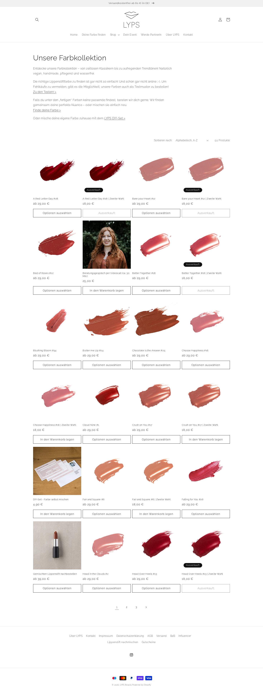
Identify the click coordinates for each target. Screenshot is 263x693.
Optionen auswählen (57, 213)
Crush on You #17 (142, 425)
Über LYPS (75, 635)
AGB (150, 635)
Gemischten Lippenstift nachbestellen (55, 574)
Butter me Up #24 (93, 350)
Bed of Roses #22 (43, 273)
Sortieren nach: (163, 140)
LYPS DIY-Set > (114, 118)
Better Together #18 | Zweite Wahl (201, 273)
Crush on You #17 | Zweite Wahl (200, 425)
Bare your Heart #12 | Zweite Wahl (201, 198)
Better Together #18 (143, 273)
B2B (172, 635)
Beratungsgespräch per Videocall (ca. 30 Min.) (106, 274)
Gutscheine (149, 642)
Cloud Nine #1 (91, 425)
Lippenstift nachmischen (122, 642)
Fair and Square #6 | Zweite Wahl (151, 499)
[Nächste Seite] (146, 607)
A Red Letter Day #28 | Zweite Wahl (103, 198)
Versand (161, 635)
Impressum (106, 635)
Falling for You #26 (192, 499)
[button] (37, 20)
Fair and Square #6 (94, 499)
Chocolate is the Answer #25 (148, 350)
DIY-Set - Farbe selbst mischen (51, 499)
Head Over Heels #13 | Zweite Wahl (202, 574)
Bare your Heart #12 (143, 198)
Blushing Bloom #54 (45, 350)
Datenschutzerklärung (130, 635)
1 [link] (117, 607)
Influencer (185, 635)
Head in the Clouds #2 (96, 574)
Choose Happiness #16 (195, 350)
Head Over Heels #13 (144, 574)
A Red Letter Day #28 (45, 198)
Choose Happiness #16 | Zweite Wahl (54, 425)
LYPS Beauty (126, 685)
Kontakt (90, 635)
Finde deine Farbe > (47, 110)
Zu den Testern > (44, 92)
